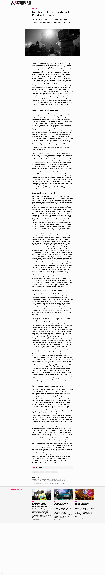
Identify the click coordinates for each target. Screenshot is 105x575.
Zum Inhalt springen (101, 0)
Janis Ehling (80, 518)
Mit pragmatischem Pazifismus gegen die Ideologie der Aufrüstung (40, 505)
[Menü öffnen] (93, 3)
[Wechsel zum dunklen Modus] (91, 3)
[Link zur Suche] (83, 3)
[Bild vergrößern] (52, 42)
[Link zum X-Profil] (86, 3)
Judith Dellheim (37, 25)
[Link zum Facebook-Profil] (88, 3)
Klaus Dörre (36, 519)
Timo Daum (58, 519)
